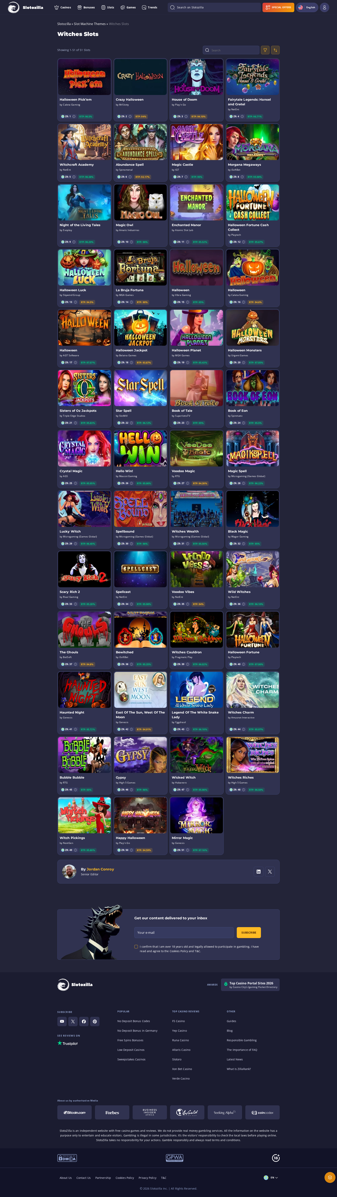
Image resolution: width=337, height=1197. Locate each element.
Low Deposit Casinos (131, 1050)
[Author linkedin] (258, 871)
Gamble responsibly (175, 1140)
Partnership (103, 1178)
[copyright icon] (187, 1112)
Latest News (235, 1059)
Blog (229, 1030)
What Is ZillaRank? (239, 1069)
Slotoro (177, 1059)
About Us (66, 1178)
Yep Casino (179, 1030)
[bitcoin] (74, 1112)
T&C (163, 1178)
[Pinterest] (94, 1021)
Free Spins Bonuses (130, 1040)
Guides (231, 1021)
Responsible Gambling (242, 1040)
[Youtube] (62, 1021)
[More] (330, 1177)
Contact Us (83, 1178)
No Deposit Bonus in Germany (137, 1030)
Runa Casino (180, 1040)
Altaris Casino (181, 1050)
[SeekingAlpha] (225, 1112)
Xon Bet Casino (182, 1069)
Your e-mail (145, 932)
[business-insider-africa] (150, 1112)
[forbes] (112, 1112)
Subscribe (248, 932)
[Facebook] (84, 1021)
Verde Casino (181, 1078)
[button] (74, 116)
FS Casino (178, 1021)
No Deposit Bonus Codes (133, 1021)
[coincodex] (262, 1112)
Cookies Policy (125, 1178)
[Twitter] (73, 1021)
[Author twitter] (270, 871)
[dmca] (67, 1158)
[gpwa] (174, 1158)
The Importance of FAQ (242, 1050)
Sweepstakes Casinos (131, 1059)
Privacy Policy (147, 1178)
